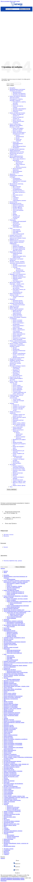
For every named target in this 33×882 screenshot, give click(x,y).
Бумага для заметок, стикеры (14, 586)
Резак (14, 196)
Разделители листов (15, 377)
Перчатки (15, 474)
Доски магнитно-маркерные (17, 169)
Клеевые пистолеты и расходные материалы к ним (19, 192)
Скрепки (15, 218)
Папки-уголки (16, 336)
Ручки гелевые (17, 385)
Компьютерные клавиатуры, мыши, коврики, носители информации (17, 242)
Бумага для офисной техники (17, 113)
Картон (15, 421)
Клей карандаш (17, 231)
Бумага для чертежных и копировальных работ (19, 133)
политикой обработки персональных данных (12, 878)
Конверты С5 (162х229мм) (16, 373)
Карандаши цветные (18, 420)
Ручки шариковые (17, 389)
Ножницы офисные (18, 302)
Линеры (15, 384)
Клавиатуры (16, 245)
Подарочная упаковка (15, 359)
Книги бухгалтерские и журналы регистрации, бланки (18, 237)
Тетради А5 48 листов (18, 407)
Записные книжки (17, 110)
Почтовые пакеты (17, 375)
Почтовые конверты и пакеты (17, 366)
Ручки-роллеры (17, 391)
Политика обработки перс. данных (13, 560)
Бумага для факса (17, 131)
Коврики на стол (14, 239)
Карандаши (13, 220)
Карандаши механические (16, 223)
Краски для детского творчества (18, 430)
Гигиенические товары (19, 468)
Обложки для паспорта (19, 304)
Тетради (12, 403)
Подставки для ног (18, 195)
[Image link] (8, 499)
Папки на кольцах (17, 320)
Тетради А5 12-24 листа (19, 406)
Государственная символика (17, 149)
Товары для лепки (17, 456)
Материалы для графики (19, 439)
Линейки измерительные (19, 265)
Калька (18, 138)
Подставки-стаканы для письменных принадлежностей (19, 291)
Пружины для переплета (19, 95)
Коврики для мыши (18, 246)
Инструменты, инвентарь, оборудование (16, 184)
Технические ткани (18, 479)
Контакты (6, 536)
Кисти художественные (19, 424)
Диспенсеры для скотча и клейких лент (16, 154)
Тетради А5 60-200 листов (13, 810)
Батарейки (12, 88)
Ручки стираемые (17, 388)
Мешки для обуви (17, 442)
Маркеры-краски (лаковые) (17, 279)
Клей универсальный (18, 233)
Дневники (15, 418)
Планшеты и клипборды (19, 338)
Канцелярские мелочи (15, 203)
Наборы (15, 214)
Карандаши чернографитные (17, 226)
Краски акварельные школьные (19, 434)
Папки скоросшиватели (19, 334)
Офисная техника (14, 306)
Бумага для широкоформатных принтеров (18, 143)
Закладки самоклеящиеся (19, 108)
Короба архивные (17, 310)
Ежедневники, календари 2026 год (16, 623)
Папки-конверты (17, 335)
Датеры (15, 347)
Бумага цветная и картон (19, 417)
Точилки (15, 267)
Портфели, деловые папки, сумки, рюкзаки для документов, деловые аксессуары (17, 362)
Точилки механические (19, 269)
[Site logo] (16, 6)
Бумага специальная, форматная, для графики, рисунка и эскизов (16, 125)
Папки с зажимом (17, 328)
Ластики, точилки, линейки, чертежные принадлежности (17, 262)
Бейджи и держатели (18, 206)
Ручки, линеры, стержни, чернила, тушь (16, 382)
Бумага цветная (17, 120)
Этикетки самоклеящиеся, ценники (19, 199)
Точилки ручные (20, 271)
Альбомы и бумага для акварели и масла (19, 415)
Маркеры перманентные (19, 277)
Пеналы (15, 449)
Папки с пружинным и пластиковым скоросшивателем (19, 331)
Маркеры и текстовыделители (18, 274)
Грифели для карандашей (19, 221)
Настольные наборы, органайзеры (18, 287)
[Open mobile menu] (4, 9)
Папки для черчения (18, 140)
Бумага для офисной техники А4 (18, 117)
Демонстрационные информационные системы (17, 151)
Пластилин (19, 457)
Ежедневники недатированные (17, 179)
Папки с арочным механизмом (18, 341)
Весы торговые (17, 186)
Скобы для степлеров (18, 400)
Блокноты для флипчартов (19, 162)
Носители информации (19, 247)
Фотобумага (16, 147)
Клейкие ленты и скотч (16, 235)
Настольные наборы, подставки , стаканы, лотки (17, 283)
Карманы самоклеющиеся (19, 342)
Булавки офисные (17, 207)
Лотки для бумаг (17, 285)
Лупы (14, 213)
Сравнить (6, 854)
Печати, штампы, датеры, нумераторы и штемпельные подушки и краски (17, 345)
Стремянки (16, 197)
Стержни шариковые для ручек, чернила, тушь (19, 393)
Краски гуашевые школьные (20, 437)
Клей (11, 228)
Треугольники (16, 272)
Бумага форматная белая (19, 146)
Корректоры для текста (16, 252)
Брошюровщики (17, 92)
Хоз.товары (13, 464)
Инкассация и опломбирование (17, 188)
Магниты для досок (21, 167)
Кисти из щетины (20, 425)
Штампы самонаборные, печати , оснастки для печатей (19, 355)
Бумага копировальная (20, 136)
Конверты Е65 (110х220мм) (16, 368)
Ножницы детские (17, 300)
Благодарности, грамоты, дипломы (16, 583)
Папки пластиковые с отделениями (18, 326)
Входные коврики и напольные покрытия (18, 466)
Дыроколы (12, 174)
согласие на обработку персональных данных (12, 879)
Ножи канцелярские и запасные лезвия (15, 294)
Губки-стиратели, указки (16, 615)
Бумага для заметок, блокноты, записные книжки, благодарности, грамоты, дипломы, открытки (18, 98)
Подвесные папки (17, 315)
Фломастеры (16, 461)
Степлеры (15, 402)
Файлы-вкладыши (17, 339)
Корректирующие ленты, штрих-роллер (19, 256)
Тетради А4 (16, 404)
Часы (11, 486)
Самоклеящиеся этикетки (16, 395)
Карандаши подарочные (13, 651)
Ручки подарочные (18, 386)
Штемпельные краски (18, 357)
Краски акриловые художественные (18, 427)
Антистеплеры (17, 399)
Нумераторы (16, 349)
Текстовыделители (18, 281)
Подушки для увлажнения (16, 216)
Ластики (15, 264)
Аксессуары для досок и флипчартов (16, 612)
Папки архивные (17, 314)
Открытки (15, 111)
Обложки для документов (16, 303)
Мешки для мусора (18, 473)
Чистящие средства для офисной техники (19, 249)
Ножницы (12, 299)
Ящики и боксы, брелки (19, 485)
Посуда (15, 475)
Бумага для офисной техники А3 (18, 115)
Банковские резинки (18, 204)
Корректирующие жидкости (17, 254)
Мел (14, 441)
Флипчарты (16, 172)
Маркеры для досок (18, 275)
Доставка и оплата (8, 534)
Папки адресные (14, 307)
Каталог (6, 547)
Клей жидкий (16, 229)
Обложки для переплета (19, 93)
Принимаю (3, 880)
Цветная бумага (17, 463)
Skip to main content (15, 1)
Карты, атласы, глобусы (19, 423)
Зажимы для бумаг (17, 208)
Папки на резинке (17, 321)
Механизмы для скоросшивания (17, 312)
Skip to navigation (5, 1)
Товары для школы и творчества (15, 412)
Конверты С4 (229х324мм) (16, 370)
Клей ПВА (15, 232)
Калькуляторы (13, 202)
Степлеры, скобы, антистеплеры (14, 397)
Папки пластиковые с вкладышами (18, 323)
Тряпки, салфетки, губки (19, 481)
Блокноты (15, 104)
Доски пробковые (17, 171)
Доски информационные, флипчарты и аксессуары (16, 156)
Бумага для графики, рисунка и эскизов (18, 129)
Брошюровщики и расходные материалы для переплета (17, 90)
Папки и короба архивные (16, 309)
